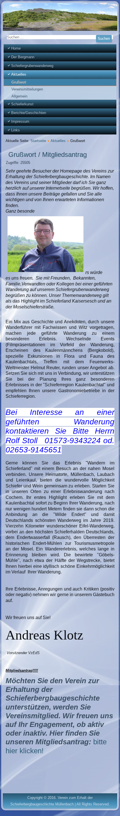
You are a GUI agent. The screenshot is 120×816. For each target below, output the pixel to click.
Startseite (38, 141)
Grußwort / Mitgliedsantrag (47, 154)
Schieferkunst (22, 104)
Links (15, 130)
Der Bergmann (22, 57)
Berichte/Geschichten (28, 113)
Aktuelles (18, 74)
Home (16, 48)
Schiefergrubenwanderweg (32, 66)
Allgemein (19, 96)
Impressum (20, 121)
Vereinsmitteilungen (27, 89)
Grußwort (18, 82)
